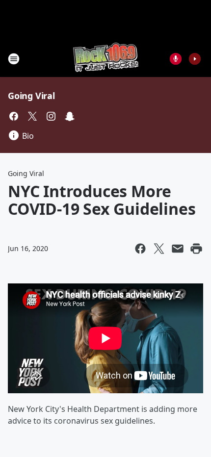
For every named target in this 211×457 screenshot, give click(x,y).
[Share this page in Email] (178, 248)
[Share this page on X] (159, 248)
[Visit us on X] (32, 116)
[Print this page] (196, 248)
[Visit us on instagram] (51, 116)
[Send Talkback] (176, 59)
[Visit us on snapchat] (70, 116)
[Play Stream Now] (195, 59)
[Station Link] (105, 59)
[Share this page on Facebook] (140, 248)
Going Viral (31, 96)
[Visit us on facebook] (14, 116)
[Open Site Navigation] (14, 59)
